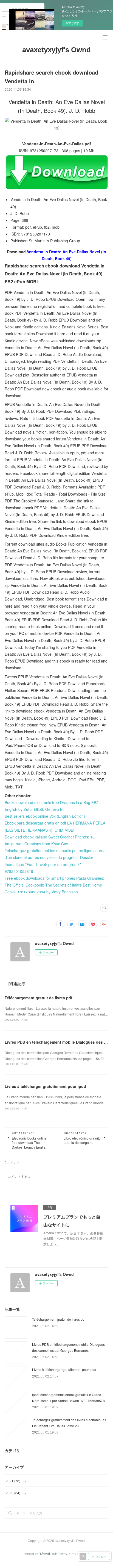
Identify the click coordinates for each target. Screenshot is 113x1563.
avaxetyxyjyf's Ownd (56, 50)
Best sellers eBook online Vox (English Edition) (45, 816)
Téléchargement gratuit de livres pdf (38, 997)
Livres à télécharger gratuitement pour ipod (45, 1086)
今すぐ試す (72, 23)
